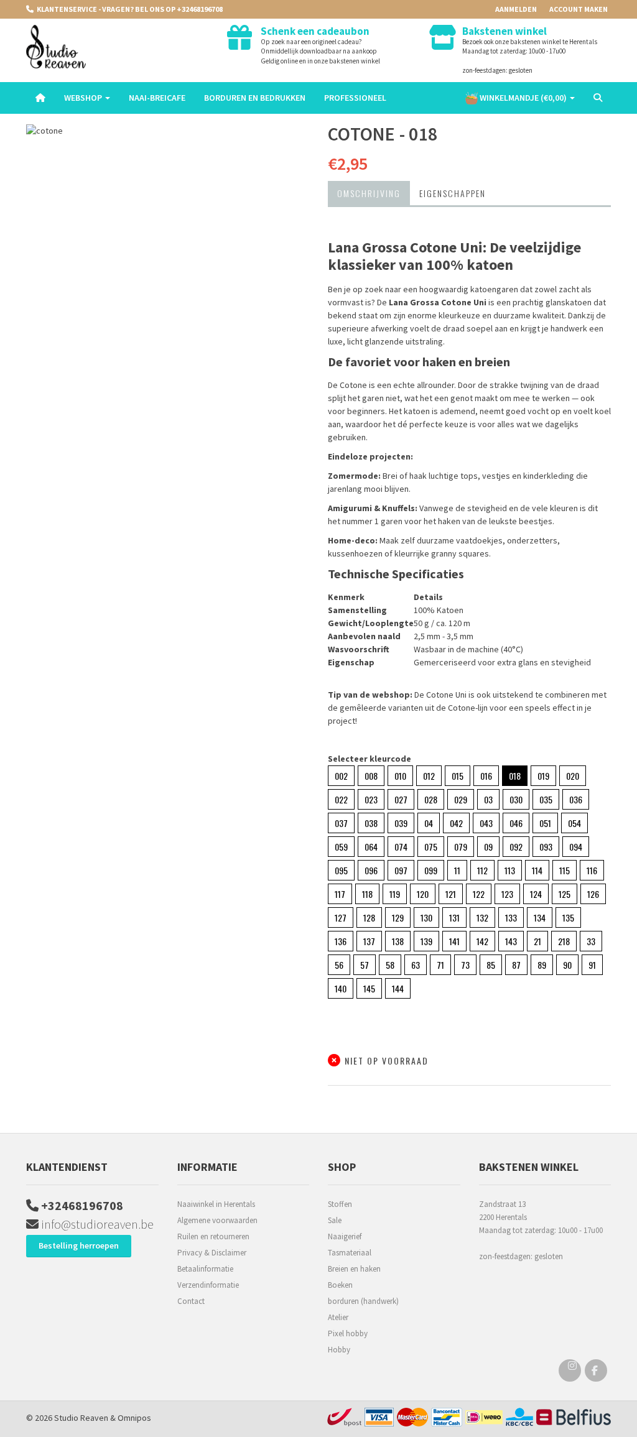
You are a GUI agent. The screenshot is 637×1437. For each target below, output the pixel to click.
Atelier (338, 1317)
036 (575, 799)
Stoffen (340, 1204)
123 (507, 893)
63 (415, 964)
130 (426, 917)
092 (516, 846)
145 (369, 988)
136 (340, 941)
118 (367, 893)
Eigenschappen (452, 193)
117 (340, 893)
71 (440, 964)
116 (592, 870)
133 (511, 917)
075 (430, 846)
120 (423, 893)
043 (486, 822)
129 (398, 917)
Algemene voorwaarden (217, 1220)
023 (371, 799)
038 (371, 822)
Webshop (84, 97)
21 (537, 941)
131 (454, 917)
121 (450, 893)
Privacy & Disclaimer (211, 1252)
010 (400, 775)
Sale (335, 1220)
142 (482, 941)
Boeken (340, 1285)
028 (430, 799)
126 (593, 893)
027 (400, 799)
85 (490, 964)
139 (426, 941)
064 (371, 846)
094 (575, 846)
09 (488, 846)
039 (400, 822)
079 (460, 846)
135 (568, 917)
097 (400, 870)
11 (457, 870)
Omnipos (134, 1417)
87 (516, 964)
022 (341, 799)
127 (340, 917)
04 (428, 822)
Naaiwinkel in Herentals (216, 1204)
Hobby (339, 1349)
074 (400, 846)
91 (592, 964)
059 (341, 846)
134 (540, 917)
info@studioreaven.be (96, 1224)
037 (341, 822)
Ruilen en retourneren (213, 1236)
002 (341, 775)
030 (516, 799)
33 (591, 941)
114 (537, 870)
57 (364, 964)
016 (486, 775)
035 (545, 799)
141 (454, 941)
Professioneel (355, 97)
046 (516, 822)
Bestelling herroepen (79, 1245)
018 (515, 775)
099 (430, 870)
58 (390, 964)
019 (543, 775)
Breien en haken (354, 1269)
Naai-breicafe (157, 97)
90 (567, 964)
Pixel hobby (348, 1333)
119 (394, 893)
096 (371, 870)
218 (564, 941)
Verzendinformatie (208, 1285)
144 (398, 988)
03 (488, 799)
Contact (191, 1301)
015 (457, 775)
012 (429, 775)
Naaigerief (344, 1236)
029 (460, 799)
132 (482, 917)
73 (465, 964)
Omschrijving (369, 193)
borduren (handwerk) (363, 1301)
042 (456, 822)
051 (545, 822)
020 (572, 775)
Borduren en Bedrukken (254, 97)
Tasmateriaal (349, 1252)
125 (564, 893)
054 (574, 822)
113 (509, 870)
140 (340, 988)
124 (536, 893)
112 (482, 870)
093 (545, 846)
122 (479, 893)
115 (564, 870)
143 (511, 941)
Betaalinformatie (205, 1269)
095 (341, 870)
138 (398, 941)
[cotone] (167, 130)
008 (371, 775)
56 (339, 964)
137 (369, 941)
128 (369, 917)
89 (541, 964)
